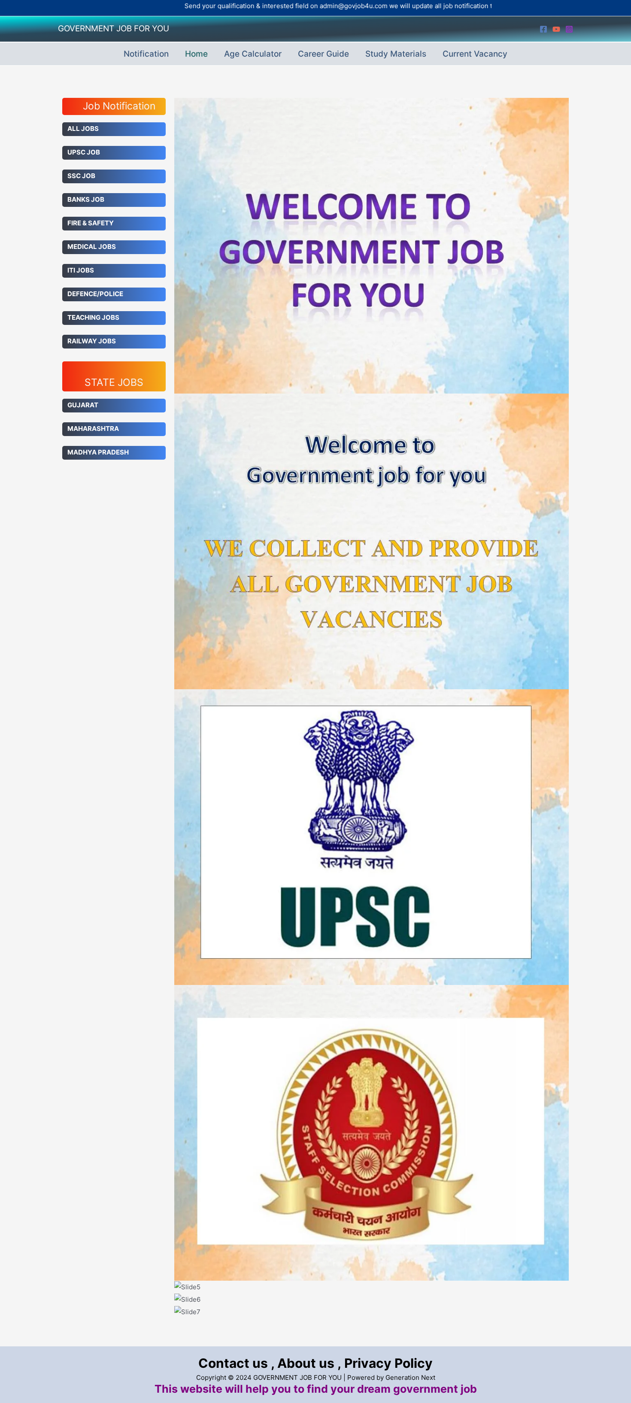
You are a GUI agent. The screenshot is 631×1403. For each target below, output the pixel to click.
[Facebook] (543, 29)
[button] (371, 1324)
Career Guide (323, 54)
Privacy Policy (388, 1363)
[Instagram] (569, 29)
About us (305, 1363)
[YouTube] (556, 29)
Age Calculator (253, 54)
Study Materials (395, 54)
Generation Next (410, 1377)
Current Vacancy (475, 54)
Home (196, 54)
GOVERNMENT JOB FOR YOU (113, 28)
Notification (146, 54)
